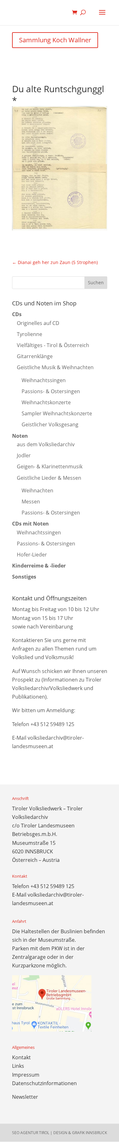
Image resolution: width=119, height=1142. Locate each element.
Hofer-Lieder (32, 554)
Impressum (25, 1074)
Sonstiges (24, 576)
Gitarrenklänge (35, 356)
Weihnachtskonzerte (46, 402)
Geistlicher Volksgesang (50, 424)
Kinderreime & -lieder (39, 565)
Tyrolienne (29, 334)
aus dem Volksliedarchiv (46, 444)
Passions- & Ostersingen (51, 391)
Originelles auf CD (38, 323)
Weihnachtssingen (44, 380)
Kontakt (21, 1057)
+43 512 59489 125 (52, 724)
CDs (17, 314)
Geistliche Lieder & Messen (49, 477)
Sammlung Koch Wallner (55, 40)
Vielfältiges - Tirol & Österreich (53, 345)
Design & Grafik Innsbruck (80, 1132)
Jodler (24, 455)
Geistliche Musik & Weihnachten (55, 367)
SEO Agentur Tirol (30, 1132)
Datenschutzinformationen (44, 1083)
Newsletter (25, 1096)
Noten (20, 435)
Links (18, 1065)
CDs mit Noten (30, 523)
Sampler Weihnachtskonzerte (57, 413)
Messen (31, 501)
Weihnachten (37, 490)
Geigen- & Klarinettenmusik (50, 466)
